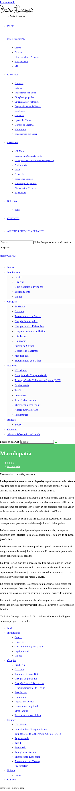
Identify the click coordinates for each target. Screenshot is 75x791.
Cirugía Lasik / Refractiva (29, 326)
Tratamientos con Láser (28, 360)
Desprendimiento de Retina (30, 331)
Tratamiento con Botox (28, 316)
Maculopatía (22, 355)
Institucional (14, 272)
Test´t (18, 390)
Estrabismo (21, 336)
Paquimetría (21, 414)
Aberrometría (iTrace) (27, 409)
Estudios (12, 365)
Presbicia (20, 306)
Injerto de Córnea (24, 345)
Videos (18, 296)
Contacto (12, 429)
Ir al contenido (7, 2)
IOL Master (21, 370)
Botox (18, 424)
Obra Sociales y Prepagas (29, 286)
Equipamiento (22, 291)
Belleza (11, 419)
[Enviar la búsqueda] (56, 442)
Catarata (19, 311)
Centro (18, 277)
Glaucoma (20, 340)
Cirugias (12, 301)
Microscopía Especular (27, 404)
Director (19, 281)
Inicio (10, 267)
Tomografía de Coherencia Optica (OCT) (38, 380)
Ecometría (20, 395)
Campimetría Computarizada (31, 375)
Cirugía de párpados (26, 321)
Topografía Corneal (26, 400)
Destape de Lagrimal (26, 350)
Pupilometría (22, 385)
